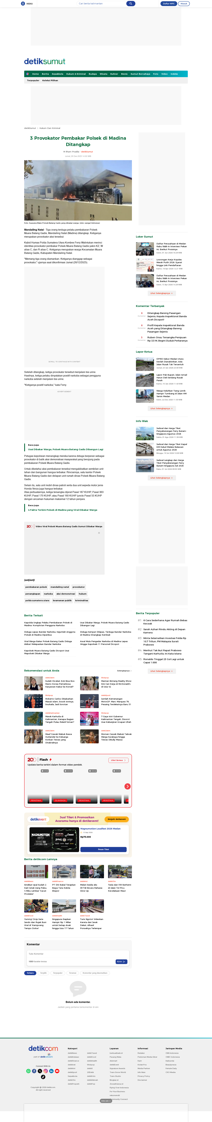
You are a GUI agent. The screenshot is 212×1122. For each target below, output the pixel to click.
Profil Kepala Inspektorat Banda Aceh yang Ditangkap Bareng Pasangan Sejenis (165, 328)
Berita (45, 74)
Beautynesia (171, 1065)
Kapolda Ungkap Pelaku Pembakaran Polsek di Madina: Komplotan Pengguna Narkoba (48, 624)
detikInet (71, 1065)
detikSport (72, 1072)
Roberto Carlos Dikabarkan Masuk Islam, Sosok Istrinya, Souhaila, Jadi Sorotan (59, 702)
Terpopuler (33, 80)
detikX (90, 1068)
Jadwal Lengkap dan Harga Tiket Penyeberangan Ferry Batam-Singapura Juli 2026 (170, 463)
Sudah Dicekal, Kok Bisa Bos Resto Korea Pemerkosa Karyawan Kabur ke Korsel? (59, 684)
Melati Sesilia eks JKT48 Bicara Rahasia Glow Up (91, 888)
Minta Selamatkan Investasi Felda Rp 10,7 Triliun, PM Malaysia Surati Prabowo (164, 641)
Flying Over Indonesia (119, 1088)
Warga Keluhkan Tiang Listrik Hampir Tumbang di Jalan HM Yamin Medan (171, 393)
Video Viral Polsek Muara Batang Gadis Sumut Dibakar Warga (69, 526)
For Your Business (117, 1091)
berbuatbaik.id (116, 1053)
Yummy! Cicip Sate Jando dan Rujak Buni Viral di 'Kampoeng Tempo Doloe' (35, 924)
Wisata (103, 74)
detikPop (91, 1084)
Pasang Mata (115, 1057)
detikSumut (30, 128)
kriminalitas (81, 600)
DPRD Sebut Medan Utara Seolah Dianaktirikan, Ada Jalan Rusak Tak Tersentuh (170, 362)
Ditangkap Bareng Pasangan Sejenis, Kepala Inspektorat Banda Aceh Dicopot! (167, 316)
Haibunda (170, 1061)
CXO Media (171, 1072)
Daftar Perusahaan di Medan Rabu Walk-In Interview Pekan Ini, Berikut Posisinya (171, 246)
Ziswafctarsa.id (116, 1084)
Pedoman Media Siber (147, 1057)
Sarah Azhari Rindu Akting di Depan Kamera (164, 631)
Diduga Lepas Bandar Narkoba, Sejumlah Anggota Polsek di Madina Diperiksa (49, 633)
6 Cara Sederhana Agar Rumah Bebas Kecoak (165, 622)
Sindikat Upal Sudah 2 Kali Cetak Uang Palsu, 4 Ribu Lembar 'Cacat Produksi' (35, 889)
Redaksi (141, 1053)
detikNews (72, 1053)
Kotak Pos (142, 1065)
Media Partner (144, 1068)
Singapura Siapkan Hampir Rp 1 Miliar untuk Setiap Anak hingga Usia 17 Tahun (63, 924)
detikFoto (91, 1076)
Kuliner (114, 74)
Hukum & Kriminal (76, 74)
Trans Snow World (118, 1072)
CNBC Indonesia (173, 1057)
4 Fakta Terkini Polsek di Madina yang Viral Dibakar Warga (62, 510)
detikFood (91, 1057)
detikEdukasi (73, 1057)
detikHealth (92, 1061)
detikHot (71, 1068)
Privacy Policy (144, 1076)
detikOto (72, 1080)
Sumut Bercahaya (140, 74)
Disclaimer (142, 1080)
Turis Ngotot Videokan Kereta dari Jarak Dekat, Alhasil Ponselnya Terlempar (91, 924)
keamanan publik (62, 600)
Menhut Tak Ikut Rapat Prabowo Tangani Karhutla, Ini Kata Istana (162, 652)
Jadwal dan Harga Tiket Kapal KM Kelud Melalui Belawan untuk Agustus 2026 (171, 447)
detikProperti (73, 1084)
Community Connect (119, 1099)
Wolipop (91, 1065)
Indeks (174, 74)
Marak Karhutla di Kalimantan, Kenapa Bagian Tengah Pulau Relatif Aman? (59, 719)
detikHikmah (92, 1080)
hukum (82, 594)
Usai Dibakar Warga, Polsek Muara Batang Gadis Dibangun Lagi (65, 449)
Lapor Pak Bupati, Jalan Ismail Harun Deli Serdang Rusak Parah (171, 378)
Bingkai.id (114, 1080)
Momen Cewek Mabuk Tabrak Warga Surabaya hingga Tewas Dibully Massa (116, 737)
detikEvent (114, 1065)
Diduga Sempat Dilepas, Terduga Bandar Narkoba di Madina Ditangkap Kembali (105, 633)
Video (164, 74)
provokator (79, 587)
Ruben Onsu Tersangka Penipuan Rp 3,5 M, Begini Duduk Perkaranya (167, 339)
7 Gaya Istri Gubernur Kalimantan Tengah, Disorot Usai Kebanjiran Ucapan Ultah (116, 719)
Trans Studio (115, 1076)
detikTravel (92, 1053)
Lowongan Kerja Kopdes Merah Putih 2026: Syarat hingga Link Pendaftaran (169, 262)
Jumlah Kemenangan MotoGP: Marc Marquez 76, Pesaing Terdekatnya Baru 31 (116, 702)
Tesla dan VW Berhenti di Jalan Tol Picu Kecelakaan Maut (119, 888)
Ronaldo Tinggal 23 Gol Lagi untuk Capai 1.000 (163, 661)
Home (35, 74)
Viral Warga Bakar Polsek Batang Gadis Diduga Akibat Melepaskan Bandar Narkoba (48, 642)
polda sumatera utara (37, 600)
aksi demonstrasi (65, 594)
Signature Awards (117, 1068)
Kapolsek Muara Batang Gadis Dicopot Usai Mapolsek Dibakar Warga (46, 652)
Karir (140, 1061)
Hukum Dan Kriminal (49, 128)
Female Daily (171, 1068)
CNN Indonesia (172, 1053)
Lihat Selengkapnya (160, 293)
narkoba (48, 594)
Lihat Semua (117, 760)
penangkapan (32, 594)
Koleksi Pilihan (50, 80)
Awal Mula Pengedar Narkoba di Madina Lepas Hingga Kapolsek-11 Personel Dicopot (104, 642)
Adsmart (113, 1061)
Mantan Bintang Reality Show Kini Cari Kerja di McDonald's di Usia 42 (116, 684)
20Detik (90, 1072)
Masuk (184, 3)
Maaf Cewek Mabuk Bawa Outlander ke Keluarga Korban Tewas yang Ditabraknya (58, 738)
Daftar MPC (169, 3)
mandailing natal (60, 587)
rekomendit (115, 1095)
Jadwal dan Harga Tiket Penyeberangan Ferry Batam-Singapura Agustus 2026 (171, 431)
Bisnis (124, 74)
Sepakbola (57, 74)
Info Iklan (141, 1072)
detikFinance (73, 1061)
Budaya (93, 74)
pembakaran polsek (36, 587)
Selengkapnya (123, 671)
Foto (155, 74)
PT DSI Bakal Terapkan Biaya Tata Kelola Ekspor (64, 888)
